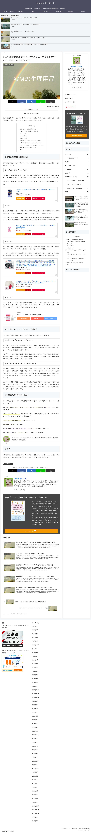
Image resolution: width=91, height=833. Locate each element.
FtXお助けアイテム (8, 463)
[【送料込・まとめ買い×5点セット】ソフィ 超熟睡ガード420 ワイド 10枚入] (9, 193)
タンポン (23, 133)
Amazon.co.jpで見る (31, 531)
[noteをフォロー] (17, 490)
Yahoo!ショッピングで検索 (38, 198)
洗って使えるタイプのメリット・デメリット (32, 145)
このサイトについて (71, 94)
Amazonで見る (24, 318)
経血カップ (24, 138)
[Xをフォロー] (14, 490)
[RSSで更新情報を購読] (24, 490)
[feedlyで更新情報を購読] (21, 490)
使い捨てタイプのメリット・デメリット (31, 143)
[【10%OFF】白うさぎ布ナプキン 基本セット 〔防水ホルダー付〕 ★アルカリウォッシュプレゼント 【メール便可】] (9, 285)
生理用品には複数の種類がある (28, 129)
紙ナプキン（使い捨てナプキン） (29, 131)
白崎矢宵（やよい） (20, 478)
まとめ (21, 150)
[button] (50, 101)
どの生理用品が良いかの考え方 (28, 147)
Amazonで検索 (20, 198)
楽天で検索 (28, 198)
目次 (29, 126)
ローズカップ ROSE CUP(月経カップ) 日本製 (29, 314)
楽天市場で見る (37, 318)
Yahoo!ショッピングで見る (50, 318)
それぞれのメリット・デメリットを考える (30, 140)
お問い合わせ (69, 98)
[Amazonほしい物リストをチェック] (19, 490)
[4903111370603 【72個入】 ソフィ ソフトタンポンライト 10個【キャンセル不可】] (9, 229)
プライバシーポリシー (71, 102)
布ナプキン (24, 136)
